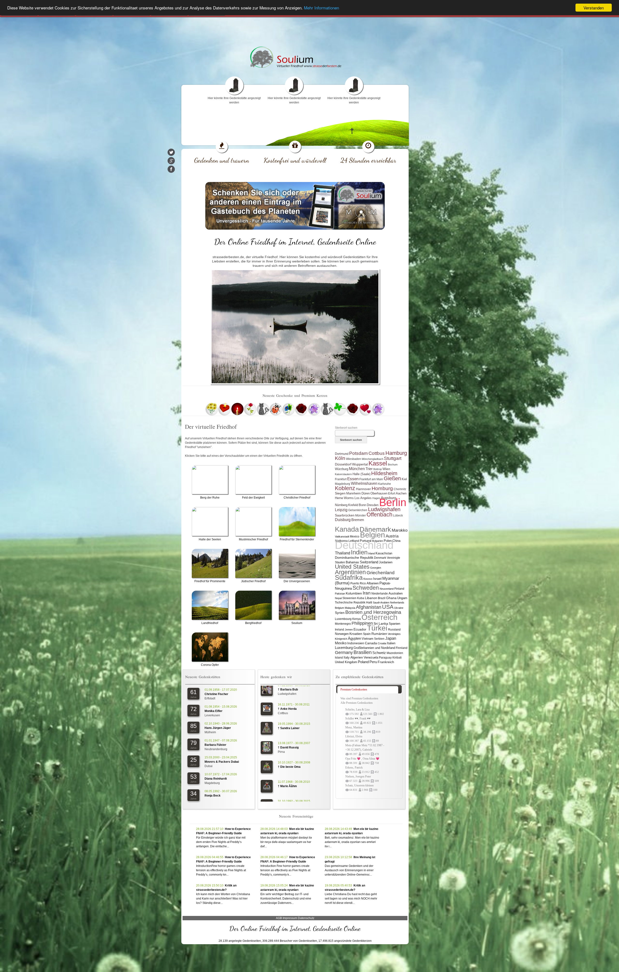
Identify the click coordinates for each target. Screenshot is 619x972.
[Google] (171, 160)
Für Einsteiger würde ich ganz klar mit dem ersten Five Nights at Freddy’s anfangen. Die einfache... (220, 842)
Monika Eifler (213, 711)
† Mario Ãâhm (287, 746)
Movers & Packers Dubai (222, 761)
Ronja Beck (213, 795)
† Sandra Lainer (289, 688)
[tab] (367, 689)
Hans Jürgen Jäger (218, 728)
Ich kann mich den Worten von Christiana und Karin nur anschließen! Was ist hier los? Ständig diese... (223, 898)
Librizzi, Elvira (353, 736)
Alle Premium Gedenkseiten (356, 702)
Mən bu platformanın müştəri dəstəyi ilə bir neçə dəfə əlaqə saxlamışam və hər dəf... (286, 842)
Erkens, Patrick (354, 767)
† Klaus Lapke (287, 785)
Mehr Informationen (321, 8)
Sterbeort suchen (346, 427)
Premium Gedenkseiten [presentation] (353, 689)
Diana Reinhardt (216, 778)
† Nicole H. (285, 766)
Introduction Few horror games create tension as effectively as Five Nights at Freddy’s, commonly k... (285, 870)
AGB (279, 918)
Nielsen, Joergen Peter (358, 776)
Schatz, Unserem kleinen (359, 785)
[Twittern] (171, 152)
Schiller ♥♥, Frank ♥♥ (357, 718)
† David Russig (288, 708)
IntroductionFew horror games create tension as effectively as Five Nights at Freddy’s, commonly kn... (221, 870)
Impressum (290, 918)
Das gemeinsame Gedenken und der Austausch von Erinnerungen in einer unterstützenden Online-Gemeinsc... (349, 870)
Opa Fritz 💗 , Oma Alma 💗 (362, 758)
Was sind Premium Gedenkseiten (359, 698)
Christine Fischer (216, 694)
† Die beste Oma (289, 727)
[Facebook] (171, 169)
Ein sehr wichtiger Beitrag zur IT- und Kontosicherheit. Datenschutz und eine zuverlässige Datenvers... (285, 898)
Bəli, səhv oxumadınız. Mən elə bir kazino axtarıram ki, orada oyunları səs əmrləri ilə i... (352, 842)
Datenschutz (306, 918)
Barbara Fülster (215, 745)
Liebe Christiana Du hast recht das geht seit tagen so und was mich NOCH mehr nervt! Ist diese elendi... (351, 898)
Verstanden (593, 8)
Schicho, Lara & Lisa (357, 709)
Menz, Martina (353, 727)
